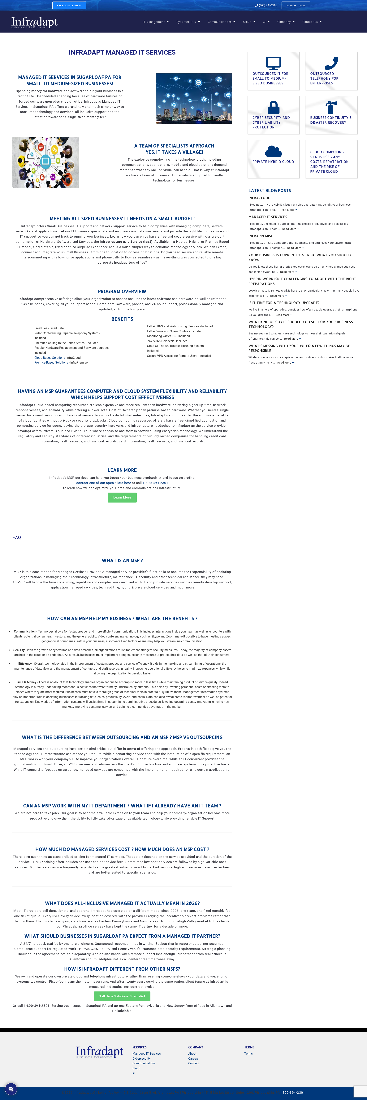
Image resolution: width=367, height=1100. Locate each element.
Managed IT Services (267, 216)
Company (284, 22)
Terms (248, 1053)
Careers (193, 1058)
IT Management (154, 22)
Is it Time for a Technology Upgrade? (284, 302)
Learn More (122, 497)
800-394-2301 (294, 1092)
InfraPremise (260, 236)
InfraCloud (259, 197)
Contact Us (310, 22)
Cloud (247, 22)
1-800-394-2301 (155, 483)
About (192, 1053)
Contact (193, 1063)
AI (264, 22)
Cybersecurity (186, 22)
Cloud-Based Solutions (49, 358)
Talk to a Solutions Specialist (122, 996)
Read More (287, 209)
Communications (219, 22)
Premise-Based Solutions (51, 362)
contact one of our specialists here (103, 483)
